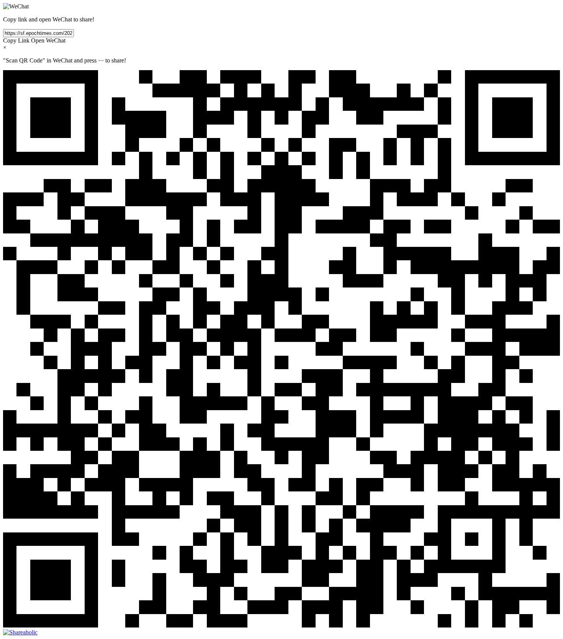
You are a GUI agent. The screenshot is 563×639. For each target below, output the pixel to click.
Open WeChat (48, 40)
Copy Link (16, 40)
